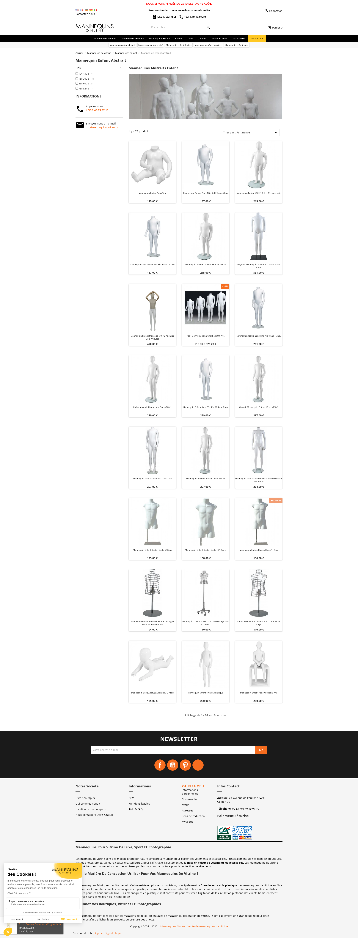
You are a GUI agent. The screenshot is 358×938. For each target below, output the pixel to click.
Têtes (191, 38)
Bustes (178, 38)
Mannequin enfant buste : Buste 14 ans (259, 549)
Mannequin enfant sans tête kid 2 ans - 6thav (205, 193)
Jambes (203, 38)
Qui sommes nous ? (88, 803)
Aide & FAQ (136, 809)
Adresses (187, 810)
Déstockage (257, 38)
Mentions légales (139, 803)
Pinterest (185, 765)
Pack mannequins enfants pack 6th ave (205, 335)
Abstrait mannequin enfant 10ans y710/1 (258, 407)
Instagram (198, 765)
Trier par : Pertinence (236, 132)
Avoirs (185, 805)
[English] (77, 10)
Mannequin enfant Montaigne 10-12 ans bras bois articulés (152, 337)
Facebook (160, 765)
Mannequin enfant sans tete (208, 45)
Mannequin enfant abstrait (122, 45)
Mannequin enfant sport (237, 45)
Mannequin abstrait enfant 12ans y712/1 (205, 478)
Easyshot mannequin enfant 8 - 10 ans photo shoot (258, 266)
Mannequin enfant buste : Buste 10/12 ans (205, 549)
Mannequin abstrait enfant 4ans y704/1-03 (205, 264)
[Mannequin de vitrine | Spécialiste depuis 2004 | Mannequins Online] (95, 27)
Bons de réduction (193, 816)
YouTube (172, 765)
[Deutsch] (86, 10)
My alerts (187, 821)
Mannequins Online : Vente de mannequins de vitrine (194, 926)
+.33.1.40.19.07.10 (97, 110)
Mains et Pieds (220, 38)
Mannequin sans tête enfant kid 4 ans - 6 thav (152, 264)
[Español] (91, 10)
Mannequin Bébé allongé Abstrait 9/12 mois (152, 692)
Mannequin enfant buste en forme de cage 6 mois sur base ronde (152, 623)
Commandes (189, 799)
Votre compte (193, 786)
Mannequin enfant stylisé (150, 45)
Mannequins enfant (159, 38)
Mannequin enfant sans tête (152, 193)
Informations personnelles (190, 791)
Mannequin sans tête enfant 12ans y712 (152, 478)
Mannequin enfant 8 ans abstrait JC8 (205, 692)
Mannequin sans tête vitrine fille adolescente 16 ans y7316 (258, 480)
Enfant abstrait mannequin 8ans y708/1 (152, 407)
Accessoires (239, 38)
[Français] (81, 10)
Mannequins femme (105, 38)
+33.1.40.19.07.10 (194, 16)
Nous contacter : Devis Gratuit (94, 814)
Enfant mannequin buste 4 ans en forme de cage (258, 623)
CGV (131, 798)
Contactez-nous (85, 14)
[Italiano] (95, 10)
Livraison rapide (86, 798)
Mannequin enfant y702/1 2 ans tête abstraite (258, 193)
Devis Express (167, 16)
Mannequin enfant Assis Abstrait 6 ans (258, 692)
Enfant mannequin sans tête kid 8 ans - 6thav (258, 335)
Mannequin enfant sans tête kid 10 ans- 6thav (205, 407)
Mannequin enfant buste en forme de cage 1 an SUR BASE (205, 623)
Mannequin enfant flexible (179, 45)
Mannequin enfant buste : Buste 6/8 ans (152, 549)
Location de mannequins (91, 809)
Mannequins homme (133, 38)
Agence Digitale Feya (108, 933)
